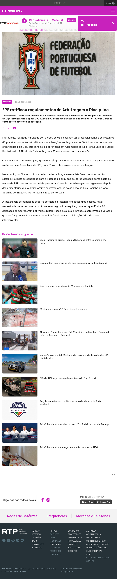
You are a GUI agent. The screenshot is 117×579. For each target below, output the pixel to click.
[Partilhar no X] (8, 128)
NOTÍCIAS (35, 531)
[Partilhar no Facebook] (3, 128)
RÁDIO (34, 541)
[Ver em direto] (10, 23)
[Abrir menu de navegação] (114, 11)
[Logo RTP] (14, 531)
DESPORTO (36, 534)
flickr (22, 540)
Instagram (13, 540)
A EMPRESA (91, 531)
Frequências (57, 516)
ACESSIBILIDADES (75, 547)
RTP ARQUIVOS (38, 544)
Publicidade (20, 571)
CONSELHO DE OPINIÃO (96, 541)
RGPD (88, 554)
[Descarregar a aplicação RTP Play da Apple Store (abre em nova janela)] (87, 501)
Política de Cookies (36, 568)
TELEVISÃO (36, 537)
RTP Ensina (37, 547)
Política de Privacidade (13, 568)
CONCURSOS (55, 544)
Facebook (4, 540)
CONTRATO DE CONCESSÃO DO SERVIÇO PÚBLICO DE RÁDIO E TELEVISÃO (97, 547)
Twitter (8, 540)
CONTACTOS (73, 531)
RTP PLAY (53, 531)
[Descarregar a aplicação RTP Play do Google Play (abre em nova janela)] (103, 501)
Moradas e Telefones (93, 516)
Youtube (17, 540)
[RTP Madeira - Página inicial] (10, 10)
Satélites (72, 551)
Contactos (55, 554)
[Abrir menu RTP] (58, 3)
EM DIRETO (54, 534)
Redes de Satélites (22, 516)
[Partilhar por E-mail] (14, 128)
